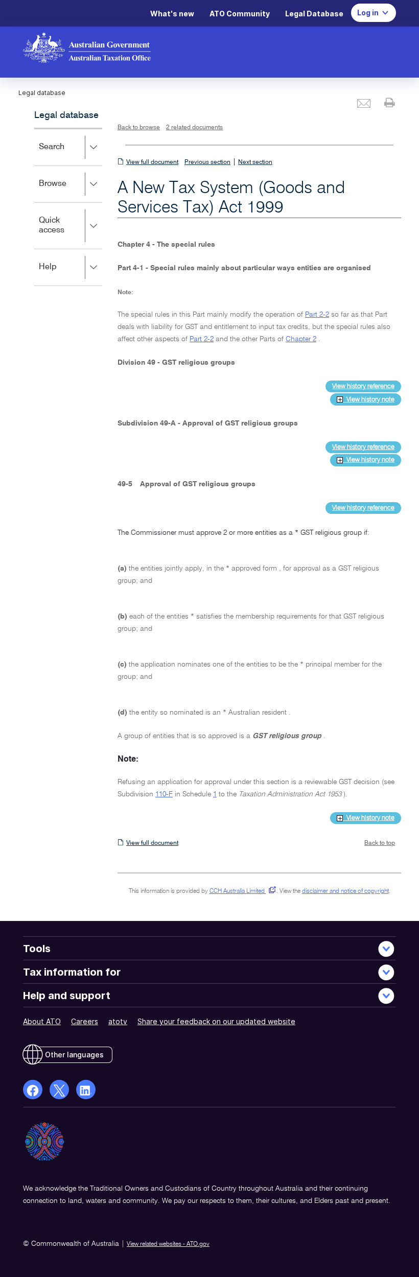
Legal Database (314, 13)
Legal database (66, 115)
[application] (68, 207)
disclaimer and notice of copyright (345, 891)
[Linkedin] (86, 1089)
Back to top (379, 843)
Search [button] (66, 154)
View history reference (363, 386)
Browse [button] (67, 190)
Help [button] (62, 274)
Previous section (207, 162)
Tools (37, 948)
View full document (152, 162)
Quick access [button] (66, 233)
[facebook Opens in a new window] (32, 1089)
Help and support (66, 995)
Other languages (74, 1054)
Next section (255, 162)
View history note (368, 399)
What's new (172, 13)
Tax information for (72, 972)
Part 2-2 (317, 314)
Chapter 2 (301, 339)
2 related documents (194, 128)
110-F (164, 794)
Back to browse (139, 128)
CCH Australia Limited (241, 891)
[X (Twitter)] (59, 1089)
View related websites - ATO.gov (168, 1244)
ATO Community (240, 13)
